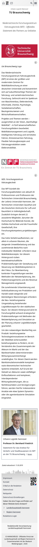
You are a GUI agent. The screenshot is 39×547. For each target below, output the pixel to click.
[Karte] (12, 3)
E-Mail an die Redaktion (12, 486)
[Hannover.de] (8, 3)
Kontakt (6, 482)
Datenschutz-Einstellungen (13, 497)
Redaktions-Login (10, 516)
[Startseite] (4, 3)
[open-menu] (36, 3)
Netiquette (7, 493)
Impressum (7, 478)
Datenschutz (8, 489)
